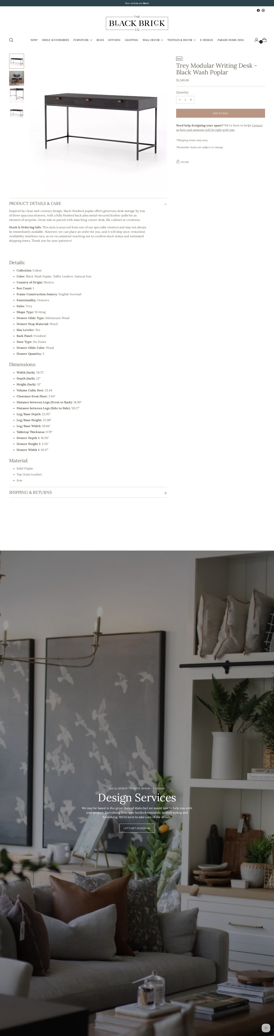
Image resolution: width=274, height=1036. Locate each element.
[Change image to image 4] (16, 112)
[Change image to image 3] (16, 95)
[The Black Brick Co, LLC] (137, 23)
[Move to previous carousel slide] (253, 530)
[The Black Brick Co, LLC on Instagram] (263, 10)
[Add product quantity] (179, 99)
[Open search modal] (11, 40)
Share (185, 161)
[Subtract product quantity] (191, 99)
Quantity (182, 92)
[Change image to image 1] (16, 61)
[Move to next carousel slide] (262, 530)
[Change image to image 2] (16, 78)
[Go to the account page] (255, 40)
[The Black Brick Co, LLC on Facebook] (258, 10)
